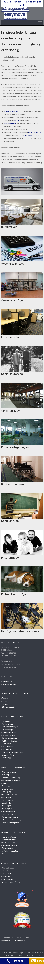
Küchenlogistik (7, 800)
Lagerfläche (6, 803)
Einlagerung (6, 783)
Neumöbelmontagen (10, 845)
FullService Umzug (11, 111)
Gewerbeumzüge (8, 744)
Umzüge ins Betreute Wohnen (13, 752)
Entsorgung (6, 792)
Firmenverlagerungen (10, 727)
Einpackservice (10, 123)
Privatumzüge (7, 730)
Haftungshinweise (9, 684)
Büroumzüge (7, 721)
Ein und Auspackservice (11, 781)
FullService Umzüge (9, 741)
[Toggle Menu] (40, 22)
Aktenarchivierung (9, 772)
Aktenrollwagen (8, 868)
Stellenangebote (8, 707)
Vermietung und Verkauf (11, 882)
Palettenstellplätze (9, 814)
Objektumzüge (7, 747)
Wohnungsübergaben (10, 823)
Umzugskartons (34, 132)
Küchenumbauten (9, 840)
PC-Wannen (6, 874)
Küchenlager (7, 797)
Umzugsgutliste (8, 755)
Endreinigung (7, 786)
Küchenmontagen (9, 837)
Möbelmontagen (8, 843)
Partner (5, 704)
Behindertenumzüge (10, 738)
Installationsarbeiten (10, 851)
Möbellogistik (7, 809)
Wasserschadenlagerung (11, 820)
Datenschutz (7, 682)
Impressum (5, 941)
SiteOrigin (36, 955)
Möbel (16, 120)
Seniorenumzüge (8, 735)
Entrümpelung (7, 789)
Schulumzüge (7, 749)
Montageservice (8, 854)
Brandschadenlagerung (11, 778)
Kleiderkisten (7, 871)
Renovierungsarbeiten (10, 817)
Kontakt (5, 701)
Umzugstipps (7, 758)
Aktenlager (6, 775)
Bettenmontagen (8, 848)
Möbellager (6, 806)
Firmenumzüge (8, 724)
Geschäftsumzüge (9, 733)
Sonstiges (6, 877)
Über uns (5, 699)
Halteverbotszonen (32, 135)
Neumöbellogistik (8, 811)
